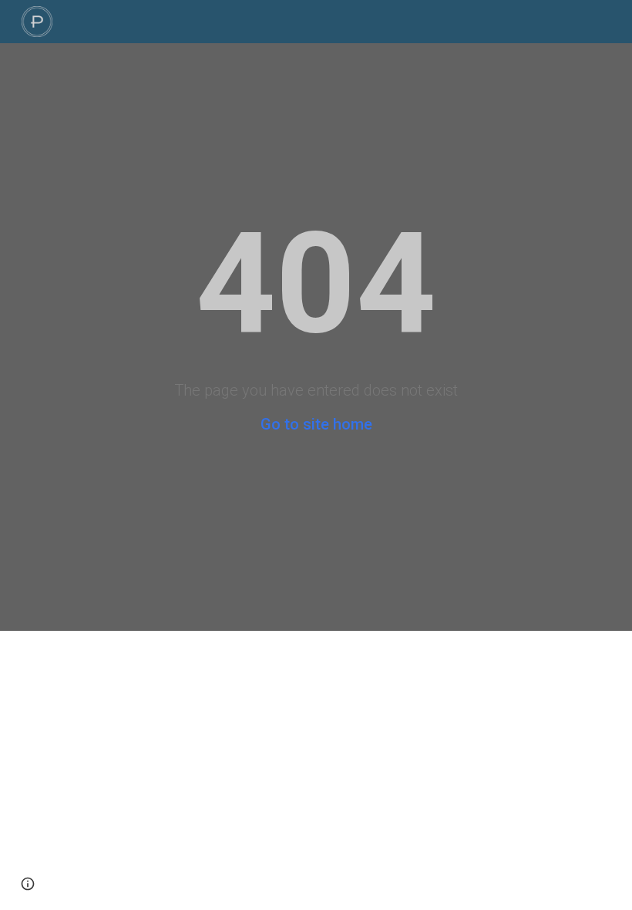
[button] (28, 884)
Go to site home (316, 424)
